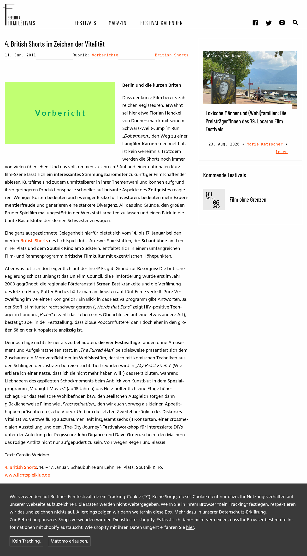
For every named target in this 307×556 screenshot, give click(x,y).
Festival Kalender (161, 22)
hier (190, 528)
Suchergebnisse (298, 3)
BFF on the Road (224, 56)
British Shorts (172, 55)
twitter (271, 3)
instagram (284, 3)
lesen (282, 152)
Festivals (85, 22)
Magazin (117, 22)
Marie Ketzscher (265, 144)
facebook (258, 3)
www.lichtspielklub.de (27, 475)
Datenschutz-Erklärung (242, 512)
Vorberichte (105, 55)
